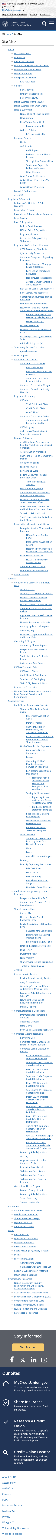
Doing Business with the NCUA (29, 101)
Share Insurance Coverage (27, 1218)
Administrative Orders (30, 1262)
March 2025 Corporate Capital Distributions (37, 1071)
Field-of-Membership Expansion (35, 746)
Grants (29, 848)
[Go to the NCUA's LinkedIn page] (33, 1360)
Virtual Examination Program (34, 570)
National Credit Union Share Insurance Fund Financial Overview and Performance (32, 694)
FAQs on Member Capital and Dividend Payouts (38, 1057)
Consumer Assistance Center (28, 1210)
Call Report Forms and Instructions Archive (37, 422)
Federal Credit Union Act (31, 226)
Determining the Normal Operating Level (38, 936)
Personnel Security (29, 97)
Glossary (24, 1156)
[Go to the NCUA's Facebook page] (12, 1360)
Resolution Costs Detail (31, 1167)
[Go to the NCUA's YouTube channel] (44, 1360)
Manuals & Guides (23, 438)
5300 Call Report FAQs (37, 404)
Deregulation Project (24, 1242)
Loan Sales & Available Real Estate (36, 1029)
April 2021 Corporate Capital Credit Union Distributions (39, 1137)
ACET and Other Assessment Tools (31, 1292)
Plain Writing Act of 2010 (32, 122)
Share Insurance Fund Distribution (36, 961)
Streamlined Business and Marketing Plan (38, 822)
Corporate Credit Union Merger (35, 385)
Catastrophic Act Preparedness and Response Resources (35, 494)
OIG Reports (26, 146)
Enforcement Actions (24, 1258)
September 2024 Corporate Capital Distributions (39, 1077)
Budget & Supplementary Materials (31, 1270)
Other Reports (33, 172)
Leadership (19, 57)
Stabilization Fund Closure (32, 1175)
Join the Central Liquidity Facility (35, 978)
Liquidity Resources (29, 325)
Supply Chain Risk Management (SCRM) (33, 1296)
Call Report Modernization (32, 566)
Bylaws (29, 757)
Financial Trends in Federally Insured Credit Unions (33, 599)
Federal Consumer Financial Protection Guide (33, 476)
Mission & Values (22, 53)
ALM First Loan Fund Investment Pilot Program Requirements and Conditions (36, 445)
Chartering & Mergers (24, 641)
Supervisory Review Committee (29, 347)
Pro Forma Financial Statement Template (42, 808)
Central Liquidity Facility (25, 974)
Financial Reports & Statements (35, 945)
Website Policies (28, 130)
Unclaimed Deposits (29, 1021)
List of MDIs (32, 872)
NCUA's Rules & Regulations (33, 230)
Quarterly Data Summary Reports (36, 593)
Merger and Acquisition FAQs (34, 898)
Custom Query (27, 630)
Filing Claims (26, 1025)
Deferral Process (34, 722)
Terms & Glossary (28, 1198)
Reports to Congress (24, 61)
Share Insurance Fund (24, 909)
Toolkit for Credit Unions (32, 966)
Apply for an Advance (30, 982)
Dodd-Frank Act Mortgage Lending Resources (39, 265)
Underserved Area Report (32, 663)
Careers (18, 85)
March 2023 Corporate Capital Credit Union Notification (37, 1099)
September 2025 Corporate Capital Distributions (39, 1064)
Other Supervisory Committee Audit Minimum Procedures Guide (36, 508)
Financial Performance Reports (35, 622)
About (11, 49)
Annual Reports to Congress (39, 856)
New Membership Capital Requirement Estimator (32, 1001)
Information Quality (35, 134)
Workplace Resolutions (25, 77)
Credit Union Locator (24, 1226)
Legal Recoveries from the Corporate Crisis (33, 1162)
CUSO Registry (27, 427)
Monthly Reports (28, 1006)
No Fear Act (8, 1511)
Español (33, 14)
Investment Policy (28, 953)
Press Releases (21, 1234)
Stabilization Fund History (32, 1171)
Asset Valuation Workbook (33, 451)
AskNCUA (18, 195)
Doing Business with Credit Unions (30, 105)
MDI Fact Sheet (33, 868)
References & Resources (26, 1312)
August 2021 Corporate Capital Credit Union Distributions (37, 1128)
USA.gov (6, 1522)
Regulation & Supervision (20, 199)
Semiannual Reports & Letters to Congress (37, 166)
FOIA (4, 1499)
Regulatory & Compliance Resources (31, 245)
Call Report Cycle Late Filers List (35, 1266)
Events (17, 1254)
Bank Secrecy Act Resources (34, 292)
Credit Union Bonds (29, 462)
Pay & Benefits (27, 89)
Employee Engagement (31, 93)
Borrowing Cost (27, 1037)
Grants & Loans (27, 834)
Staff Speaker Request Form (27, 69)
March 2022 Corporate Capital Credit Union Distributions (37, 1119)
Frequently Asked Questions (33, 1152)
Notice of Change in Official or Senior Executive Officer (34, 501)
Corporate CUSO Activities (32, 363)
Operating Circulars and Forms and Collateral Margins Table (35, 987)
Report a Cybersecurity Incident (29, 1304)
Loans (29, 852)
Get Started (28, 1347)
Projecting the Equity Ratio (39, 941)
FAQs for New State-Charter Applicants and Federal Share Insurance (39, 739)
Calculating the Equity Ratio (39, 930)
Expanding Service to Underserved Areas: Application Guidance (42, 800)
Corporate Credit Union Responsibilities (37, 380)
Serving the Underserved (38, 793)
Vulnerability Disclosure (15, 1528)
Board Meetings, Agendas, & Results (32, 1250)
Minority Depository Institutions (35, 864)
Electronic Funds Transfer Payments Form (32, 918)
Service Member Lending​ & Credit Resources (39, 283)
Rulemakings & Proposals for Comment (33, 214)
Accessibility (9, 1482)
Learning (24, 860)
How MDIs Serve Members (39, 887)
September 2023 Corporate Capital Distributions (39, 1091)
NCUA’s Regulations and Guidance (30, 1308)
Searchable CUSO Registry (32, 679)
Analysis (12, 578)
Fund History (26, 949)
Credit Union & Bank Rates (33, 675)
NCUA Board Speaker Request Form (31, 65)
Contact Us (45, 14)
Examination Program (24, 210)
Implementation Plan (36, 126)
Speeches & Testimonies (26, 1238)
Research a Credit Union (25, 687)
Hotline (23, 142)
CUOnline (24, 400)
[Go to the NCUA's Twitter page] (22, 1360)
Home (8, 34)
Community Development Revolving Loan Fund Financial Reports (38, 841)
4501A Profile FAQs (35, 408)
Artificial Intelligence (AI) (31, 343)
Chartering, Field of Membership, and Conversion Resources (37, 729)
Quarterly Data (27, 589)
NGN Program (27, 957)
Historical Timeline (23, 73)
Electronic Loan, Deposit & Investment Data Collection (39, 550)
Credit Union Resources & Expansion (31, 705)
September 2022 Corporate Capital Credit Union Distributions (39, 1109)
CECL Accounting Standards (33, 249)
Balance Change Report (31, 1190)
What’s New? (32, 412)
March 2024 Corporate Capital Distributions (37, 1084)
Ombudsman (26, 118)
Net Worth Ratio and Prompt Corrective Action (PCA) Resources (36, 309)
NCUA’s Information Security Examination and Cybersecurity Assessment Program (29, 1285)
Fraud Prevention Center (26, 1214)
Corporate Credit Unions (25, 359)
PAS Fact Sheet (27, 81)
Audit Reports (32, 150)
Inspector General (22, 138)
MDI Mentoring (33, 876)
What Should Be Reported (32, 176)
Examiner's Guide (28, 466)
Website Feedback (12, 1533)
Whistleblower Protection (32, 187)
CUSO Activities (21, 574)
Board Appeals (21, 355)
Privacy (6, 1516)
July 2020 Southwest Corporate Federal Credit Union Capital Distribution (38, 1145)
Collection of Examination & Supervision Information (33, 432)
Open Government (23, 109)
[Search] (44, 23)
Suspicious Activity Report (32, 513)
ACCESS (18, 970)
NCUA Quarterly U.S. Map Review (36, 604)
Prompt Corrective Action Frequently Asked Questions (39, 316)
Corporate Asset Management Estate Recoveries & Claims (35, 1043)
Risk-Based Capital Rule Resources (37, 288)
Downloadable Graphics (25, 1274)
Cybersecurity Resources (32, 253)
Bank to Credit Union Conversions (36, 751)
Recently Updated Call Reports (34, 626)
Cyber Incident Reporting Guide (29, 1300)
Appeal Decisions (28, 351)
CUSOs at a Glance (29, 671)
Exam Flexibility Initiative (31, 555)
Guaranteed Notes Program (27, 1186)
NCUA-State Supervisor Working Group (37, 561)
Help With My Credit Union (14, 14)
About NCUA (9, 1477)
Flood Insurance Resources (39, 277)
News (11, 1230)
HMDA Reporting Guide (31, 488)
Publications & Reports (25, 1246)
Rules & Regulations (23, 222)
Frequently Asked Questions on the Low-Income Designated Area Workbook (40, 783)
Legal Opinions (21, 218)
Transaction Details (29, 1202)
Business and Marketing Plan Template (37, 815)
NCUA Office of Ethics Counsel (35, 113)
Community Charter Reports (33, 645)
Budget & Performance (25, 191)
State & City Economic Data (33, 683)
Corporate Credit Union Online (34, 416)
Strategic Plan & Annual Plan (39, 161)
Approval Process (34, 367)
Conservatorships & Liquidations (29, 1010)
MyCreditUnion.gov (23, 1222)
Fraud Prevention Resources (33, 303)
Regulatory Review (29, 234)
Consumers (13, 1206)
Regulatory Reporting (24, 396)
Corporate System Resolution (28, 1033)
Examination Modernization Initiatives (32, 524)
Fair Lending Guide (29, 470)
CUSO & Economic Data (25, 667)
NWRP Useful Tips (35, 321)
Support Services (16, 701)
